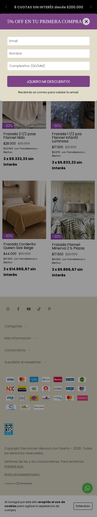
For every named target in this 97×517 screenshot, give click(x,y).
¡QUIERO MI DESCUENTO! (48, 81)
